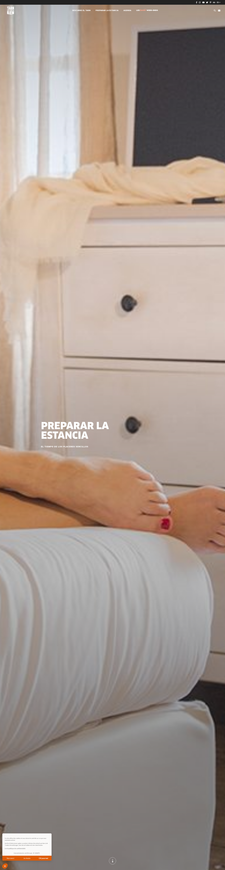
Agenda (127, 10)
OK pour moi (43, 858)
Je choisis (26, 858)
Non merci (10, 858)
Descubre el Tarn (81, 10)
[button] (5, 866)
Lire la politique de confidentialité (15, 848)
